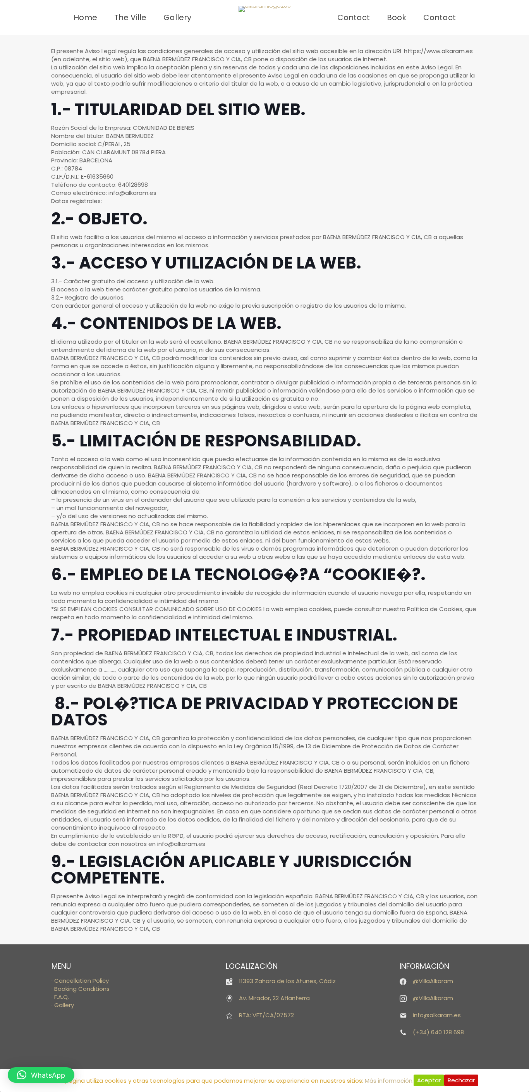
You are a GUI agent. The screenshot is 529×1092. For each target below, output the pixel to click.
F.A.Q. (61, 997)
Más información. (389, 1080)
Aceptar (429, 1080)
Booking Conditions (82, 989)
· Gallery (63, 1005)
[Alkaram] (264, 9)
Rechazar (461, 1080)
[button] (41, 1075)
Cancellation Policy (81, 981)
